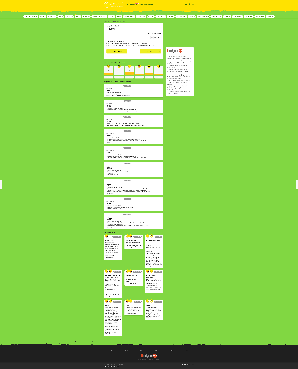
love (139, 77)
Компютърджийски (99, 16)
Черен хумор (259, 16)
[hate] (151, 235)
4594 (109, 135)
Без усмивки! (131, 241)
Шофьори (270, 16)
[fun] (147, 235)
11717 (186, 350)
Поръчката (151, 276)
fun (129, 77)
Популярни (133, 4)
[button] (186, 4)
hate (108, 77)
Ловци (119, 16)
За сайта (106, 364)
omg (159, 77)
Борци (60, 16)
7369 (108, 185)
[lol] (106, 235)
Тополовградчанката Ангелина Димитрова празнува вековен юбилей (178, 82)
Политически (181, 16)
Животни (86, 16)
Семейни (227, 16)
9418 (108, 203)
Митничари (141, 16)
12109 (128, 306)
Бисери (42, 16)
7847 (141, 350)
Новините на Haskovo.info (174, 50)
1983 (108, 106)
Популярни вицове (31, 16)
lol (149, 77)
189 (112, 350)
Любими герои (129, 16)
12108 (107, 306)
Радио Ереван (216, 16)
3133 (108, 121)
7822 (171, 350)
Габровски (69, 16)
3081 (156, 350)
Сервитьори (237, 16)
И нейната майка (153, 241)
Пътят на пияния (112, 276)
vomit (119, 77)
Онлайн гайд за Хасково (111, 366)
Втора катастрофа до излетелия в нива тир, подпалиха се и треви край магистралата (180, 76)
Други (78, 16)
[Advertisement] (180, 33)
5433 (108, 152)
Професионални (203, 16)
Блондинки (51, 16)
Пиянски (171, 16)
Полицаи (192, 16)
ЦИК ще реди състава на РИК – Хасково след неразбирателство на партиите (179, 87)
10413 (109, 219)
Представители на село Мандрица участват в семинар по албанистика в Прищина (179, 58)
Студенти (249, 16)
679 (108, 90)
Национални (161, 16)
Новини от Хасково (117, 364)
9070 (126, 350)
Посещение (109, 241)
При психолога (131, 276)
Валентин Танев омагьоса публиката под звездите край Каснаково (177, 71)
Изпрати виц (147, 4)
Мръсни (151, 16)
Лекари (111, 16)
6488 (109, 168)
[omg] (127, 235)
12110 (148, 306)
